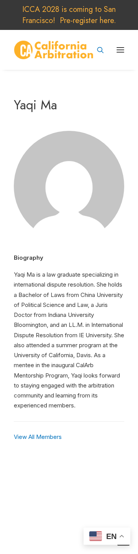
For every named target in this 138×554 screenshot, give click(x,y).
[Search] (97, 49)
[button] (120, 50)
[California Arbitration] (54, 49)
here (107, 20)
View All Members (38, 436)
